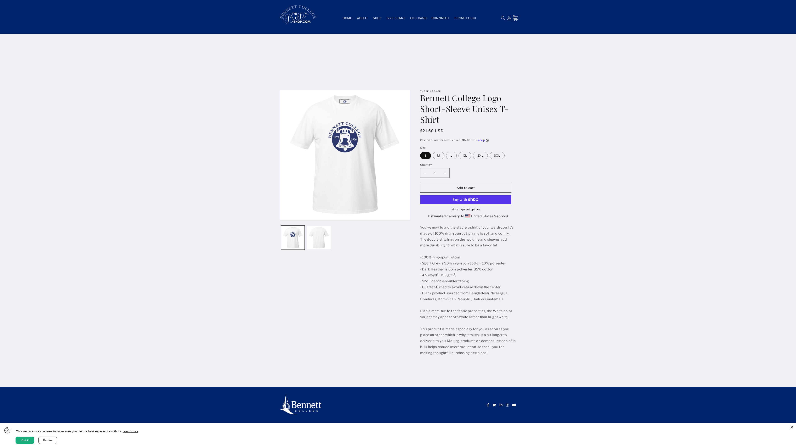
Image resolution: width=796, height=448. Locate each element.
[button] (503, 18)
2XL (480, 155)
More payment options (465, 209)
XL (465, 155)
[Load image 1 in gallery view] (293, 238)
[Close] (792, 427)
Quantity (426, 164)
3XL (497, 155)
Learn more (130, 431)
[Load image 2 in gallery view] (319, 238)
